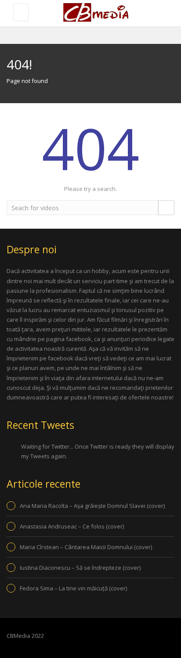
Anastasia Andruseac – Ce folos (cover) (72, 526)
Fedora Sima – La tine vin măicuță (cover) (73, 588)
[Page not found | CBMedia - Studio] (95, 13)
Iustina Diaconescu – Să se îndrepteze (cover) (80, 568)
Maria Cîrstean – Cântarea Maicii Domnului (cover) (86, 547)
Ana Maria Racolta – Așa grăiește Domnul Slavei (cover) (92, 506)
